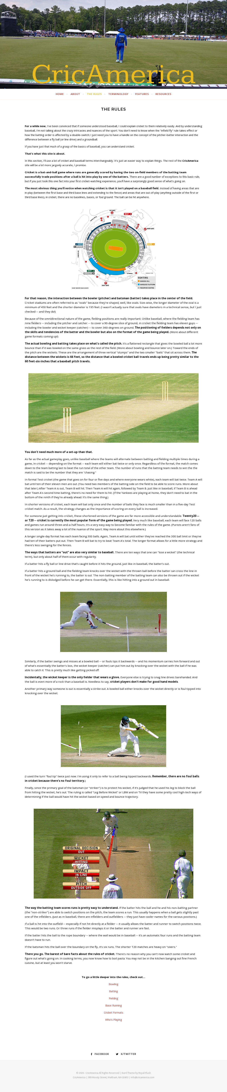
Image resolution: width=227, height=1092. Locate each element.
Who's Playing (113, 1019)
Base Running (113, 1005)
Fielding (113, 998)
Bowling (113, 984)
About (75, 94)
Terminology (118, 94)
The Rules (94, 94)
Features (142, 94)
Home (60, 94)
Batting (113, 991)
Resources (163, 94)
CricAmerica (113, 74)
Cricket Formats (113, 1012)
